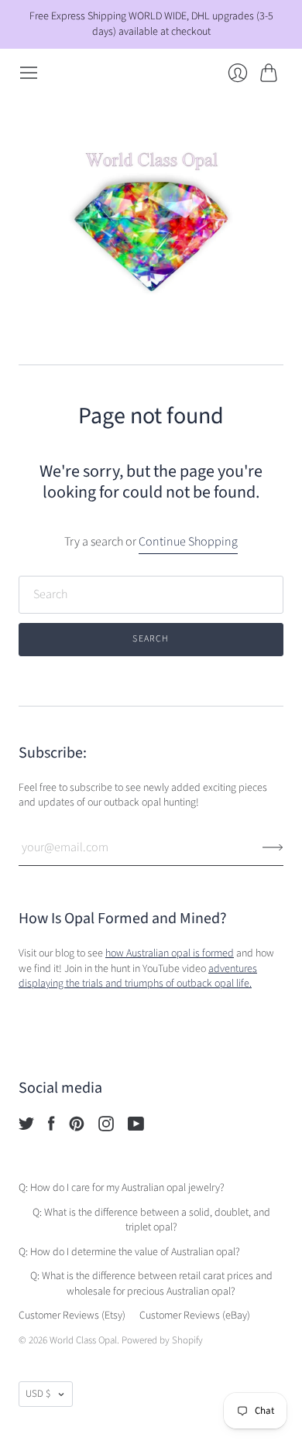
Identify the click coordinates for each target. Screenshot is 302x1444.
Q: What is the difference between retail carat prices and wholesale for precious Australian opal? (151, 1283)
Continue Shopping (188, 541)
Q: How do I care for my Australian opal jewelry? (122, 1188)
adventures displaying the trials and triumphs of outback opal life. (138, 976)
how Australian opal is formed (169, 953)
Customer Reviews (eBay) (194, 1315)
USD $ (38, 1394)
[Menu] (28, 72)
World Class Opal (83, 1340)
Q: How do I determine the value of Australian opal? (129, 1252)
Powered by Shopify (162, 1340)
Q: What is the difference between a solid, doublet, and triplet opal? (151, 1220)
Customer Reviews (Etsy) (72, 1315)
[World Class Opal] (151, 224)
